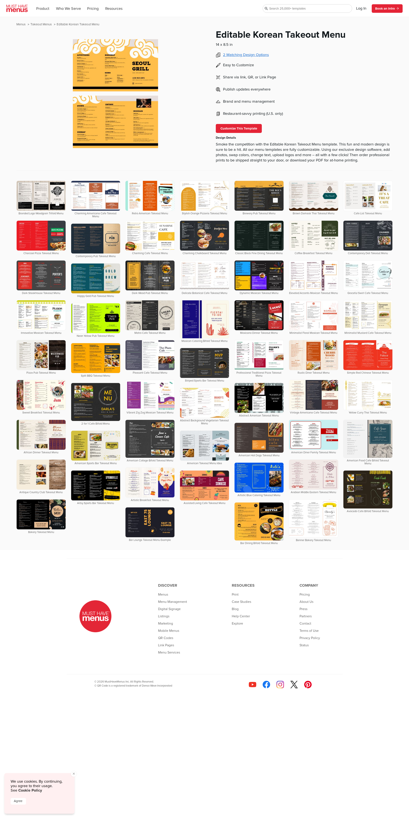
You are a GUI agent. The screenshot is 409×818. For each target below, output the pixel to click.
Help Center (241, 616)
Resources (113, 9)
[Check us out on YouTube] (252, 684)
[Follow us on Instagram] (280, 684)
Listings (163, 616)
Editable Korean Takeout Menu (78, 24)
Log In (361, 8)
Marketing (165, 623)
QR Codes (165, 638)
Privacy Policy (310, 638)
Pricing (93, 9)
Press (303, 609)
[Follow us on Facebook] (266, 684)
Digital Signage (169, 609)
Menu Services (169, 652)
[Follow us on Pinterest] (308, 684)
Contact (305, 623)
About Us (306, 601)
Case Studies (241, 601)
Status (304, 645)
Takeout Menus (41, 24)
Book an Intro (385, 8)
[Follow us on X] (294, 684)
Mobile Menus (168, 630)
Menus (21, 24)
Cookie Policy (30, 790)
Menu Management (172, 601)
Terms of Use (309, 630)
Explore (237, 623)
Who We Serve (68, 9)
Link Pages (166, 645)
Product (42, 9)
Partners (306, 616)
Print (235, 594)
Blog (235, 609)
